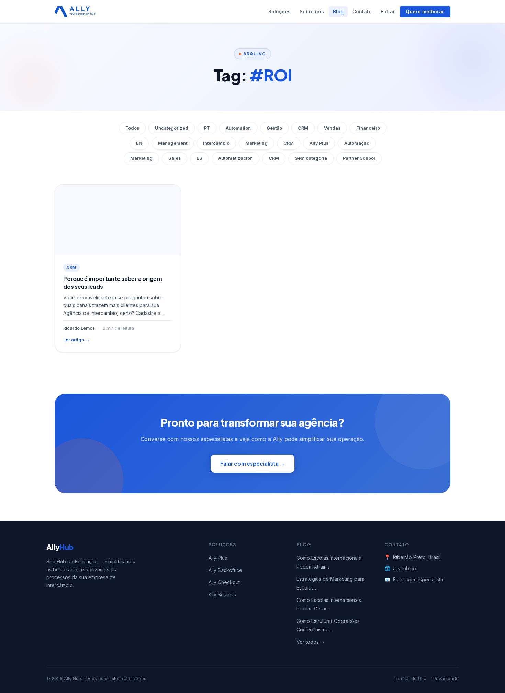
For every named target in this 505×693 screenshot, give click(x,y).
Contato (362, 11)
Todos (132, 128)
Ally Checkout (224, 582)
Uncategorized (171, 128)
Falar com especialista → (252, 463)
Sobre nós (312, 11)
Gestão (274, 128)
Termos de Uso (410, 678)
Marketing (256, 143)
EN (139, 143)
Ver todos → (310, 642)
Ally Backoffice (225, 570)
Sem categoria (311, 158)
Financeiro (368, 128)
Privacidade (446, 678)
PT (207, 128)
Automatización (235, 158)
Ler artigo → (76, 339)
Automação (356, 143)
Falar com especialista (418, 579)
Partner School (359, 158)
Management (172, 143)
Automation (238, 128)
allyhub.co (404, 568)
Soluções (279, 11)
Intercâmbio (216, 143)
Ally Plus (319, 143)
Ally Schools (222, 594)
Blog (338, 11)
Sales (174, 158)
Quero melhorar (425, 11)
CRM (303, 128)
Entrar (388, 11)
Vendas (332, 128)
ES (199, 158)
